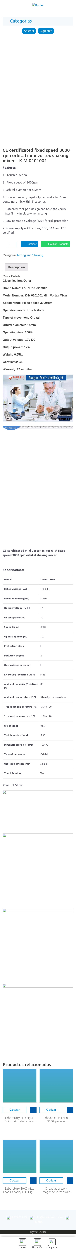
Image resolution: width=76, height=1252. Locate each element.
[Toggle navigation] (69, 6)
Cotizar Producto (58, 244)
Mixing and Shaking (30, 255)
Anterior (29, 30)
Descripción (16, 267)
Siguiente (46, 30)
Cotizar (32, 244)
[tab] (16, 267)
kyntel (38, 1221)
